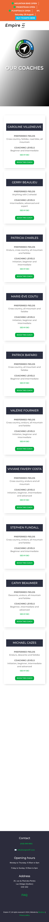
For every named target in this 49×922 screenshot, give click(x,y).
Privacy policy (24, 915)
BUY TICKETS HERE (25, 18)
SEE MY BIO (24, 155)
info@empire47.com (26, 850)
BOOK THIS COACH (24, 162)
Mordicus (41, 912)
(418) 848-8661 (26, 843)
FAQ (24, 895)
